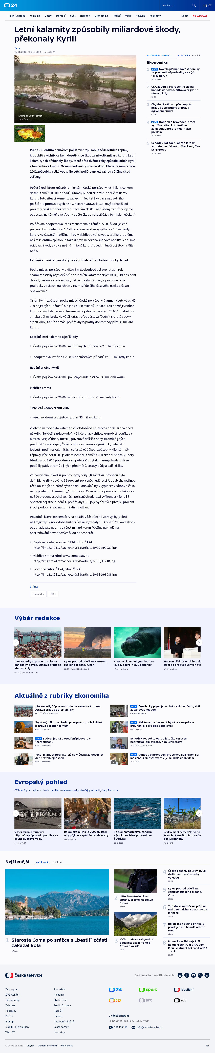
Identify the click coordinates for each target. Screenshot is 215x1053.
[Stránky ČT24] (115, 989)
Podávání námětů (64, 1021)
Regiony (85, 15)
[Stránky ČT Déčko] (115, 1000)
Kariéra (58, 1016)
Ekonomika (101, 15)
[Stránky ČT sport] (148, 989)
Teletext (10, 1005)
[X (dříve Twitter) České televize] (200, 975)
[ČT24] (10, 5)
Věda (128, 15)
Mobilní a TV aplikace (17, 1026)
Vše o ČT (10, 1032)
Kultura (140, 15)
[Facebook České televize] (186, 975)
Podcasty (155, 15)
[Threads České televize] (207, 975)
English (30, 1045)
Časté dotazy (61, 1026)
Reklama (59, 994)
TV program (12, 989)
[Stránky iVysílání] (184, 989)
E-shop (9, 1021)
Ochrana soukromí (47, 1045)
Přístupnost (66, 1045)
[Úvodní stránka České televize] (24, 975)
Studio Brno (60, 1000)
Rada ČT (58, 1010)
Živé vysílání (12, 994)
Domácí (61, 15)
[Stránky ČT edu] (180, 1000)
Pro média (60, 989)
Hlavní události (17, 15)
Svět (73, 15)
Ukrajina (35, 15)
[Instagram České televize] (180, 975)
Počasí (117, 15)
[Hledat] (194, 5)
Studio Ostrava (62, 1005)
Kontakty (59, 1032)
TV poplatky (12, 1000)
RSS (208, 1045)
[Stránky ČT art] (145, 1000)
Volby (48, 15)
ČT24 (17, 48)
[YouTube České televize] (193, 975)
